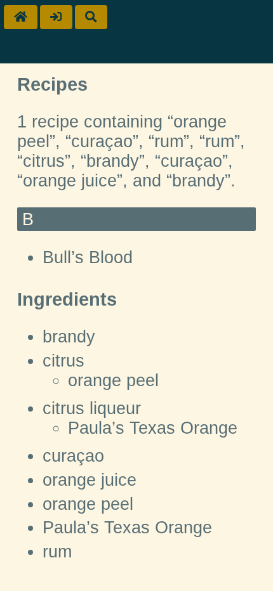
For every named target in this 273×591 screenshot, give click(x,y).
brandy (69, 336)
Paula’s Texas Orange (152, 428)
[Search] (91, 17)
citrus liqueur (92, 408)
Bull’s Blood (88, 257)
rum (57, 551)
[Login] (56, 17)
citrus (63, 360)
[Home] (20, 17)
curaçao (73, 455)
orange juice (89, 480)
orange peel (113, 380)
